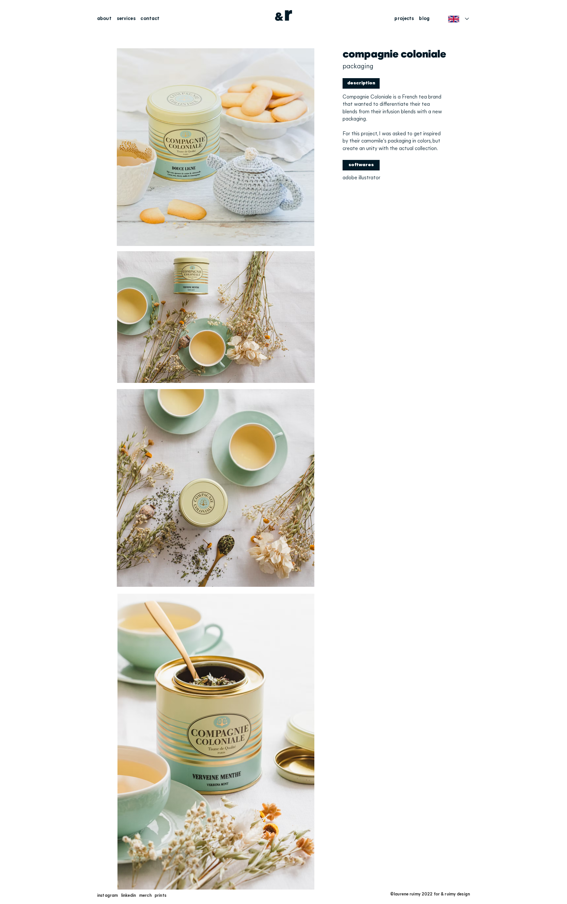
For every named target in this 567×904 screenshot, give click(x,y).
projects (404, 18)
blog (424, 18)
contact (149, 18)
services (126, 18)
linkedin (128, 895)
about (105, 18)
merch (145, 895)
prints (160, 895)
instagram (107, 895)
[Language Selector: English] (458, 19)
